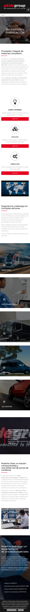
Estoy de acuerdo (12, 610)
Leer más (21, 610)
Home (3, 15)
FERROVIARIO (6, 270)
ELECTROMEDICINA (8, 304)
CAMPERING (6, 372)
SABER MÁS (15, 118)
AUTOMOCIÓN (7, 406)
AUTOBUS (5, 338)
